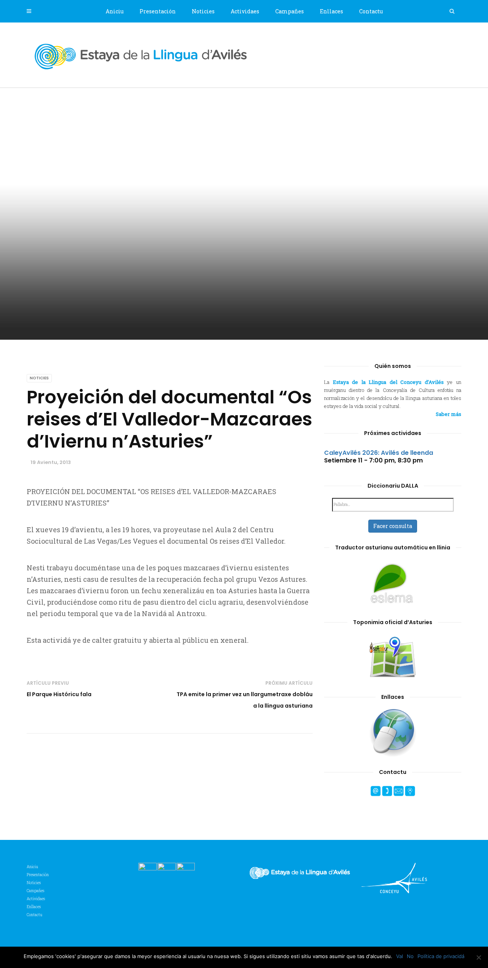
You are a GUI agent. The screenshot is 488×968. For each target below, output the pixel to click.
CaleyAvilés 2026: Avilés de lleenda (378, 452)
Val (399, 956)
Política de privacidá (440, 956)
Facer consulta (392, 526)
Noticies (203, 11)
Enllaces (331, 11)
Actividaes (245, 11)
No (410, 956)
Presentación (158, 11)
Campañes (289, 11)
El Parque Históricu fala (59, 694)
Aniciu (115, 11)
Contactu (371, 11)
